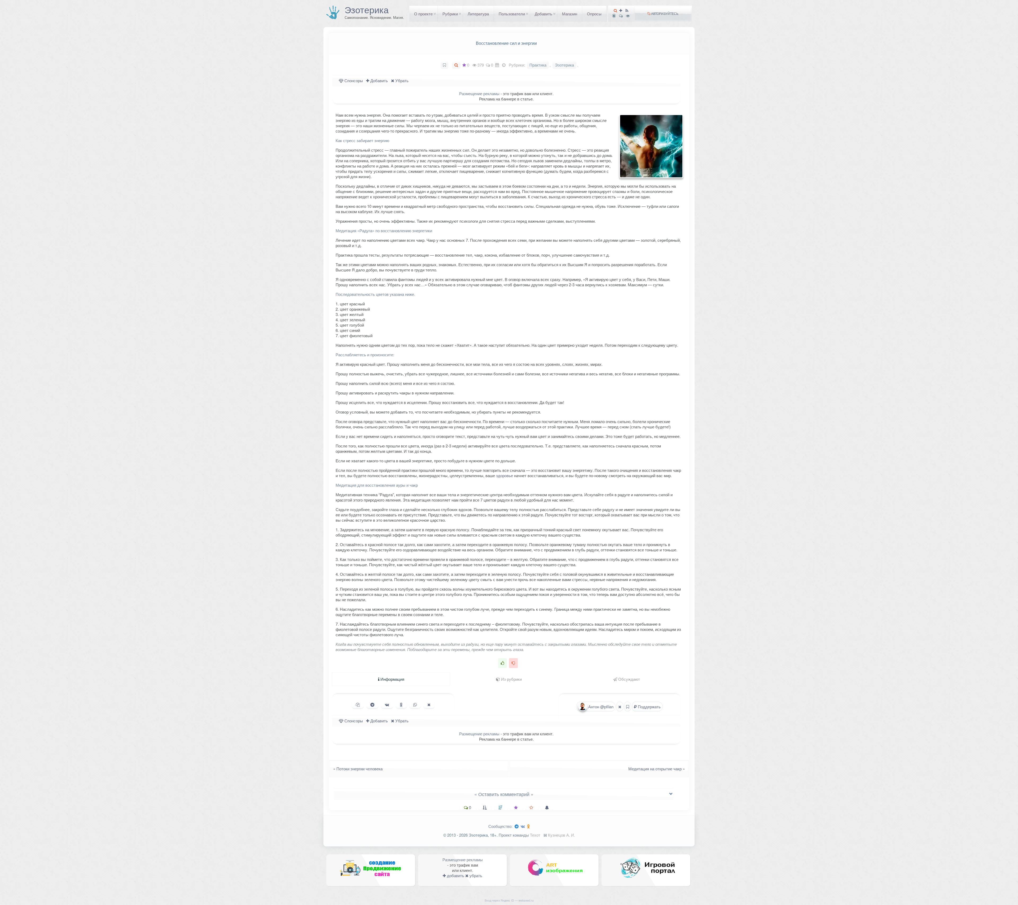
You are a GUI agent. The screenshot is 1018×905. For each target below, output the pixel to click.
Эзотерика (367, 10)
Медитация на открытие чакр (658, 768)
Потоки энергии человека (356, 768)
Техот (535, 835)
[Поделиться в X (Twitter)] (429, 704)
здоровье (504, 475)
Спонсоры (353, 80)
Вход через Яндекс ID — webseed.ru (509, 900)
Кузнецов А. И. (561, 835)
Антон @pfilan (600, 706)
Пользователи (512, 13)
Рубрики (450, 13)
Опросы (594, 13)
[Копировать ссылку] (358, 704)
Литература (478, 13)
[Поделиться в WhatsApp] (415, 704)
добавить (455, 875)
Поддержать (649, 706)
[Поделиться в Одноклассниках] (401, 704)
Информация (391, 679)
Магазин (569, 13)
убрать (475, 875)
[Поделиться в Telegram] (372, 704)
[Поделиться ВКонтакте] (387, 704)
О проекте (423, 13)
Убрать (401, 80)
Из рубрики (511, 679)
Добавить (543, 13)
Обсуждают (628, 679)
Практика (537, 65)
